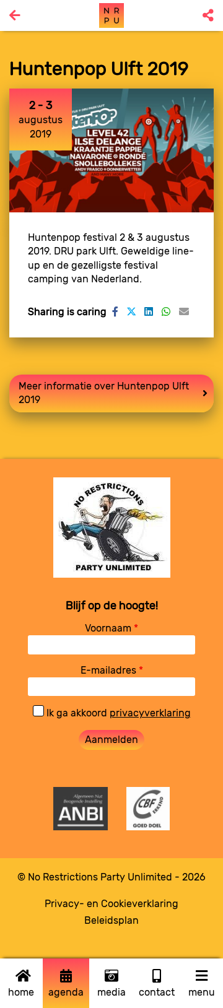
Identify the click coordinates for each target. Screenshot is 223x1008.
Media (111, 992)
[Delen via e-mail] (184, 312)
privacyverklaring (150, 713)
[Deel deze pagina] (208, 15)
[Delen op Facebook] (115, 312)
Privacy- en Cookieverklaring (111, 904)
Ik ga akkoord (117, 713)
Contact (157, 992)
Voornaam (111, 628)
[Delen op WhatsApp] (166, 312)
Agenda (66, 992)
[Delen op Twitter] (131, 312)
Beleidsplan (111, 920)
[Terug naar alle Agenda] (14, 15)
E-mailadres (112, 670)
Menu (201, 992)
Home (21, 992)
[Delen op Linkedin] (148, 312)
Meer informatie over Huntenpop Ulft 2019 (104, 393)
